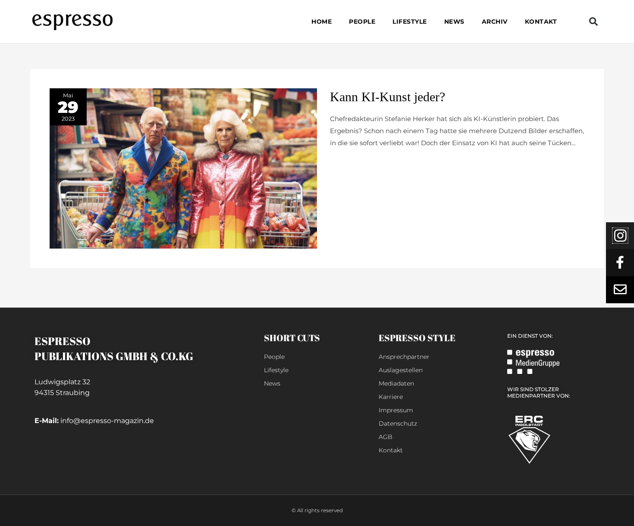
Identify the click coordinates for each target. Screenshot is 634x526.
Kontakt (541, 21)
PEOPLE (362, 21)
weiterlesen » (351, 163)
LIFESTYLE (409, 21)
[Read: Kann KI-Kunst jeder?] (183, 168)
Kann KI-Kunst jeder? (387, 97)
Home (321, 21)
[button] (593, 21)
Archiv (495, 21)
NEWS (454, 21)
